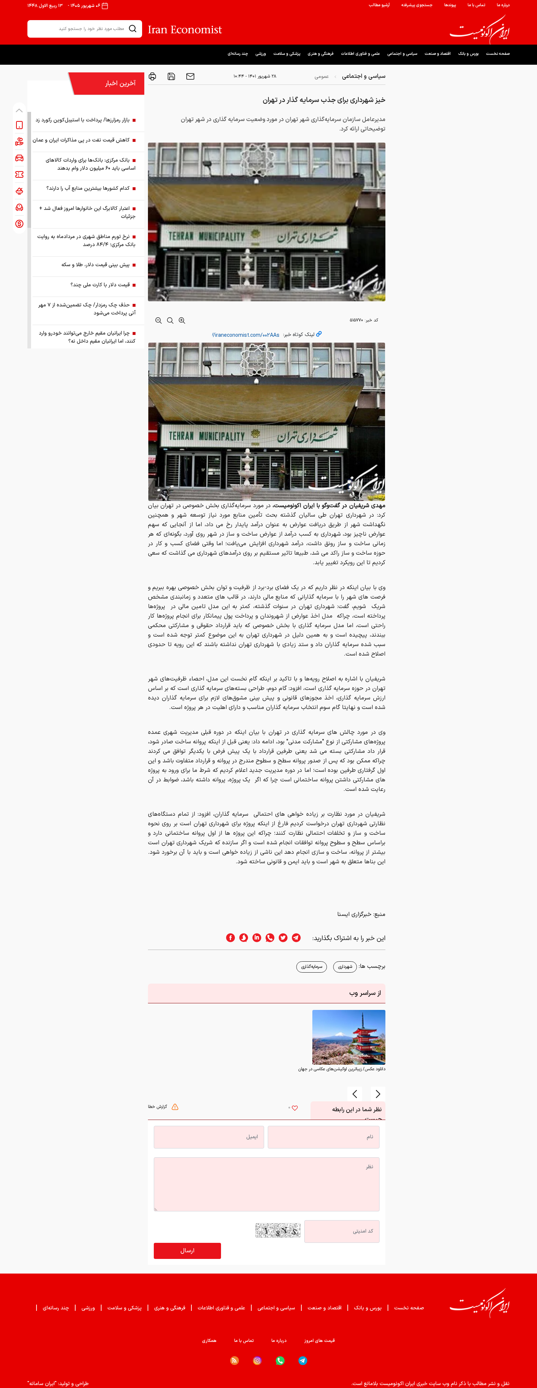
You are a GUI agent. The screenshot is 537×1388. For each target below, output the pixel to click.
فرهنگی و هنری (321, 54)
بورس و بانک (468, 54)
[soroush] (241, 938)
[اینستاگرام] (257, 1360)
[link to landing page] (480, 30)
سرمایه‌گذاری (311, 966)
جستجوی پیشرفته (417, 5)
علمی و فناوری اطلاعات (360, 54)
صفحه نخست (498, 54)
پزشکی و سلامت (286, 54)
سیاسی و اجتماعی (402, 54)
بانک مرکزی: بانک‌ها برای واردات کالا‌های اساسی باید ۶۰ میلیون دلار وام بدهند (91, 164)
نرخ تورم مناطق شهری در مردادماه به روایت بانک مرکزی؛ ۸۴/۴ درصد (86, 241)
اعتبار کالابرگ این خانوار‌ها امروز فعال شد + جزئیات (87, 212)
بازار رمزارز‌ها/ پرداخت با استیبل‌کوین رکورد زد (82, 120)
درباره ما (503, 5)
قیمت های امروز (319, 1341)
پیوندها (450, 5)
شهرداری (345, 966)
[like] (295, 1109)
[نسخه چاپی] (152, 76)
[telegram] (299, 938)
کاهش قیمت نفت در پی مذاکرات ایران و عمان (81, 140)
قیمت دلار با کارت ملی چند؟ (100, 285)
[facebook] (228, 938)
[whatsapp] (267, 938)
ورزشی (260, 54)
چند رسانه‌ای (238, 54)
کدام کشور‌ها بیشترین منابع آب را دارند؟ (88, 188)
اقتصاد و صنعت (437, 54)
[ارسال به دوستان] (189, 76)
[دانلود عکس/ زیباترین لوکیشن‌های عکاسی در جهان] (348, 1037)
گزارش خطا (158, 1107)
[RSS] (234, 1360)
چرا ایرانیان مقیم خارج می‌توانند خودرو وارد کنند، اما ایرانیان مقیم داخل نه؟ (87, 337)
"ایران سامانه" (42, 1384)
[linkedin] (254, 938)
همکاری (209, 1341)
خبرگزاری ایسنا (354, 914)
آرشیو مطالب (379, 5)
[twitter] (280, 938)
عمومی (322, 76)
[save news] (170, 76)
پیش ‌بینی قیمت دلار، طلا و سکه (95, 265)
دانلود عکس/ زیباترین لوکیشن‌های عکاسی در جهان (341, 1069)
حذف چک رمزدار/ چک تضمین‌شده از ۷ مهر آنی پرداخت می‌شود (87, 309)
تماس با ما (476, 5)
